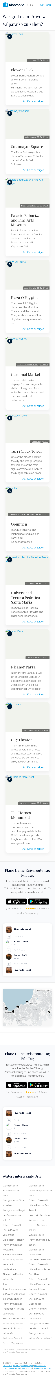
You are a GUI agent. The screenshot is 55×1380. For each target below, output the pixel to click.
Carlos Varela (32, 657)
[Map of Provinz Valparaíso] (27, 1007)
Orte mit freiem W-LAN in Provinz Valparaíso (12, 1230)
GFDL (45, 442)
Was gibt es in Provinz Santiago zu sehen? (39, 1225)
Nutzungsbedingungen (23, 1366)
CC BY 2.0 (44, 365)
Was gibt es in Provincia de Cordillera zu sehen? (40, 1254)
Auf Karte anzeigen (33, 101)
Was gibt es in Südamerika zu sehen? (11, 1190)
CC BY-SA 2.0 (42, 803)
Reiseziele (7, 1366)
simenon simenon (27, 803)
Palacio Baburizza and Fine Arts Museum (26, 220)
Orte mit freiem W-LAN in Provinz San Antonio (39, 1205)
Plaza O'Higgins (24, 297)
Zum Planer (45, 5)
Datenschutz (26, 1368)
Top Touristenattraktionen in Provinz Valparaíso (14, 1289)
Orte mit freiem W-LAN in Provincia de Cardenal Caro (39, 1284)
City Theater (21, 739)
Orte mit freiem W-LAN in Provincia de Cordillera (39, 1269)
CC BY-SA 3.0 (42, 60)
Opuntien (19, 524)
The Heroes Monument (21, 815)
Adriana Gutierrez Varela (27, 365)
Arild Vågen (30, 137)
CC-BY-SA (44, 730)
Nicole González (28, 206)
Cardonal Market (25, 374)
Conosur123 (36, 442)
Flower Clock (22, 69)
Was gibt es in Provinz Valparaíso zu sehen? (40, 1190)
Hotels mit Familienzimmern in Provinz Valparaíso (13, 1254)
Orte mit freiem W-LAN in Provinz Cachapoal (38, 1299)
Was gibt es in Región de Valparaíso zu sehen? (14, 1215)
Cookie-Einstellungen (42, 1368)
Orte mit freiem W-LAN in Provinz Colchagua (38, 1313)
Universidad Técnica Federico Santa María (25, 597)
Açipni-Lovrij (29, 288)
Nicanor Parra (23, 667)
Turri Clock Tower (26, 451)
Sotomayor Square (27, 146)
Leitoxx (32, 60)
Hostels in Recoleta (39, 1215)
